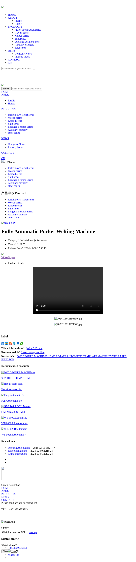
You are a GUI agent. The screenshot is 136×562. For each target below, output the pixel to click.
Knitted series (22, 35)
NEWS (12, 50)
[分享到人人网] (18, 343)
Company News (23, 53)
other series (20, 47)
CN (10, 62)
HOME (12, 14)
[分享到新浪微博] (10, 343)
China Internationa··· (19, 453)
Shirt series (20, 38)
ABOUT (12, 17)
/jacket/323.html (34, 348)
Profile (18, 20)
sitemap (33, 532)
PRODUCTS (15, 26)
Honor (18, 23)
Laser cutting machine (32, 352)
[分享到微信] (21, 343)
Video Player (8, 257)
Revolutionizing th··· (19, 450)
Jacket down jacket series (28, 29)
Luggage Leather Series (27, 41)
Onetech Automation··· (20, 447)
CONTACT (14, 59)
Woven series (22, 32)
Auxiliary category (24, 44)
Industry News (22, 56)
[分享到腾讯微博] (14, 343)
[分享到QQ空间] (6, 343)
